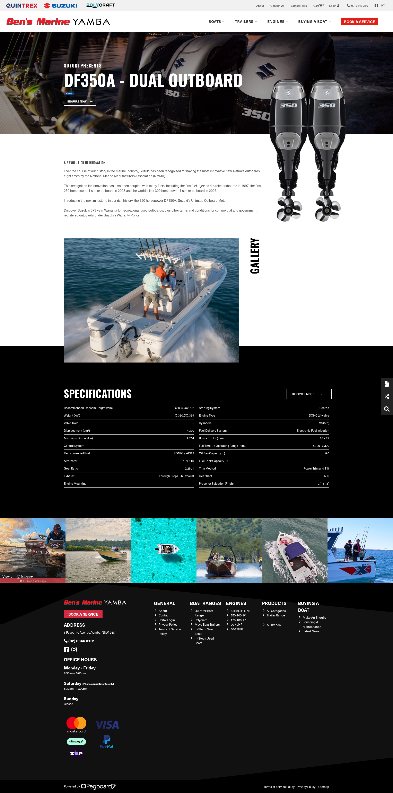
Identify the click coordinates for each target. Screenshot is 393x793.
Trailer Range (276, 615)
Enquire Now (77, 101)
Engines (236, 603)
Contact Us (277, 5)
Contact (164, 615)
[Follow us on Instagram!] (74, 650)
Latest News (299, 5)
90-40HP (236, 624)
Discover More (303, 394)
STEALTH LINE (241, 610)
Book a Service (359, 21)
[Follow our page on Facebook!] (376, 5)
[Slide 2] (151, 357)
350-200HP (238, 615)
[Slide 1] (144, 357)
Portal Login (167, 620)
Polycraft (201, 620)
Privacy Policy (168, 624)
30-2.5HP (237, 629)
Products (274, 603)
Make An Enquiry (314, 617)
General (164, 603)
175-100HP (238, 620)
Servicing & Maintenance (312, 624)
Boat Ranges (205, 603)
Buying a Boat (308, 606)
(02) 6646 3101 (81, 640)
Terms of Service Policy (279, 786)
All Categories (276, 610)
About (260, 5)
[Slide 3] (159, 357)
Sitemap (323, 786)
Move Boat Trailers (207, 624)
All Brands (274, 625)
